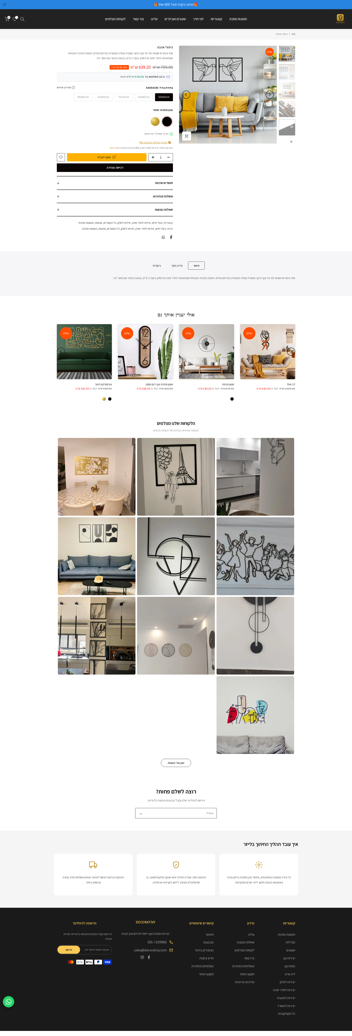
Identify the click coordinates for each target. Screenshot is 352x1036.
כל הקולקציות (286, 1013)
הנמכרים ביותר (204, 950)
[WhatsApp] (8, 1001)
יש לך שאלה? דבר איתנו (156, 133)
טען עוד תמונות (176, 763)
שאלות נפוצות (164, 209)
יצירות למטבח (286, 998)
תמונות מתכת (238, 19)
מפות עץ (289, 966)
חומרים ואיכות (164, 183)
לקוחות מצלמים (115, 19)
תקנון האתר (247, 974)
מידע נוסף (177, 265)
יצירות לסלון (124, 223)
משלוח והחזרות (163, 196)
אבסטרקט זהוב (103, 384)
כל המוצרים (110, 223)
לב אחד (291, 384)
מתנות (98, 223)
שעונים (290, 950)
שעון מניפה (228, 384)
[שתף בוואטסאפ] (163, 237)
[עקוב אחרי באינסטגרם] (142, 957)
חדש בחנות (206, 958)
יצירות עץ (289, 958)
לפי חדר (198, 19)
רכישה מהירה (115, 167)
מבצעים (208, 942)
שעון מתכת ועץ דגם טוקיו (159, 384)
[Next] (186, 95)
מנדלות (290, 942)
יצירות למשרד (286, 1006)
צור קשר (138, 19)
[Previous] (270, 95)
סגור (347, 4)
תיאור (196, 265)
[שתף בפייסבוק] (171, 237)
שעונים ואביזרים (175, 19)
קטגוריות (216, 19)
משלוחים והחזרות (243, 966)
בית (293, 34)
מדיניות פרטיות (244, 982)
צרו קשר (249, 958)
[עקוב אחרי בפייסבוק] (149, 957)
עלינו (154, 19)
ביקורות (157, 265)
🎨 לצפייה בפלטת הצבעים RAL (155, 142)
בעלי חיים (157, 223)
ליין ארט (290, 974)
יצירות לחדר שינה (141, 223)
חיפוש (210, 934)
